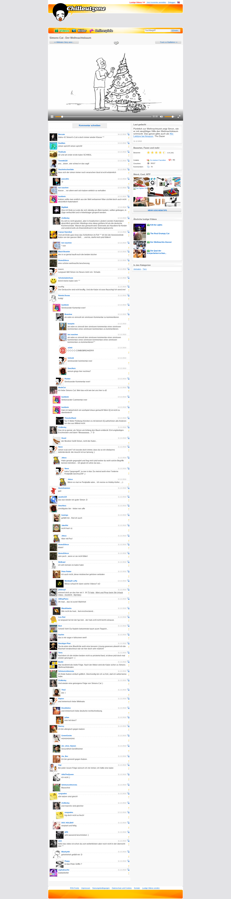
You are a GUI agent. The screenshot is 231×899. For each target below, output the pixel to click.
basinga (64, 515)
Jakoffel (64, 525)
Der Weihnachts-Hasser (161, 242)
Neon (60, 447)
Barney (61, 726)
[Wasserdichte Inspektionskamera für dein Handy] (157, 186)
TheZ (63, 690)
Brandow (68, 314)
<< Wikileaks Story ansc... (64, 42)
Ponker (67, 379)
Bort (60, 626)
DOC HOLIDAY (67, 823)
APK (66, 832)
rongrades (62, 793)
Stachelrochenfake (66, 169)
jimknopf (62, 590)
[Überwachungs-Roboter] (173, 206)
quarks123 (62, 497)
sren (60, 841)
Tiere (145, 269)
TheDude (62, 152)
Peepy (67, 861)
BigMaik (64, 207)
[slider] (103, 116)
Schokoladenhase (65, 278)
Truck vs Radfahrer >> (168, 42)
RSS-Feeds (74, 888)
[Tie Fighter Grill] (140, 188)
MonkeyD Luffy (71, 581)
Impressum (85, 888)
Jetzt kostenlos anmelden (156, 2)
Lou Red (61, 617)
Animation (137, 269)
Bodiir (60, 662)
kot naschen (63, 188)
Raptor (61, 698)
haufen (61, 635)
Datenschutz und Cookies (122, 888)
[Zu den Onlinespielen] (102, 32)
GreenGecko (66, 735)
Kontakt (137, 888)
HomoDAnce (63, 260)
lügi (59, 765)
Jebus (63, 458)
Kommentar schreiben (89, 125)
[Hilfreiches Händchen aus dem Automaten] (155, 196)
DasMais (61, 143)
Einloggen (171, 2)
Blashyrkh (65, 852)
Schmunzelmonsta (66, 671)
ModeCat (62, 387)
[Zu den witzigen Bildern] (79, 32)
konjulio (71, 324)
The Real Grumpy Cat (159, 233)
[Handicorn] (173, 186)
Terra (60, 653)
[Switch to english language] (178, 3)
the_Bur (64, 756)
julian (67, 717)
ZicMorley (65, 218)
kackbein (62, 196)
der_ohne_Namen (68, 746)
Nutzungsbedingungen (101, 888)
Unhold (71, 358)
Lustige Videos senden (151, 888)
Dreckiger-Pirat (64, 643)
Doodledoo (66, 708)
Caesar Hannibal (65, 232)
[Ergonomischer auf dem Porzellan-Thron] (141, 206)
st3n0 (70, 348)
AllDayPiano (63, 599)
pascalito (65, 179)
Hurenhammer (64, 488)
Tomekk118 (62, 161)
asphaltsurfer (63, 870)
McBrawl (61, 562)
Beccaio (61, 134)
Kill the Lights (156, 225)
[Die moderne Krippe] (157, 206)
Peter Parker (66, 571)
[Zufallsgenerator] (115, 43)
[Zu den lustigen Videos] (61, 32)
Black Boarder (64, 251)
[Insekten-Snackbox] (141, 186)
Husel (63, 438)
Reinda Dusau (64, 295)
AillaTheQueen (67, 774)
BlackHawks (66, 608)
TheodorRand (70, 418)
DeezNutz (72, 368)
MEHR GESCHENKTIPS (157, 210)
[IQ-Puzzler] (171, 196)
